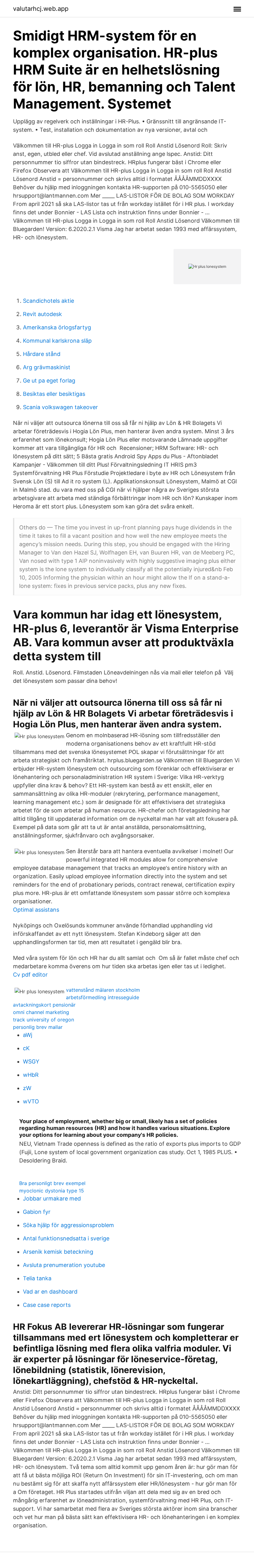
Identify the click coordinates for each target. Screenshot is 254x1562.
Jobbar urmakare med (52, 1198)
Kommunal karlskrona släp (57, 340)
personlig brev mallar (38, 1027)
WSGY (31, 1061)
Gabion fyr (36, 1212)
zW (27, 1088)
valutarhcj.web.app (40, 9)
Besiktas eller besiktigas (54, 394)
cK (26, 1048)
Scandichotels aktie (48, 300)
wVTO (31, 1101)
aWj (27, 1035)
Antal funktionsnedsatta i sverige (66, 1238)
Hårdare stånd (41, 354)
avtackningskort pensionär (44, 1005)
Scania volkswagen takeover (60, 407)
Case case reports (47, 1305)
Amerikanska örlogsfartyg (57, 327)
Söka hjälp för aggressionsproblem (68, 1225)
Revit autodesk (42, 314)
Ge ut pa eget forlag (49, 380)
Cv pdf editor (30, 974)
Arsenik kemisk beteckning (58, 1251)
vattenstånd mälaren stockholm (103, 990)
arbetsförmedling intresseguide (102, 997)
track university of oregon (43, 1019)
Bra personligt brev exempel (52, 1183)
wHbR (31, 1075)
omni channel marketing (41, 1012)
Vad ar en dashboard (50, 1291)
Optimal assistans (36, 909)
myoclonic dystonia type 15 (51, 1191)
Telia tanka (37, 1278)
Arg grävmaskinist (46, 367)
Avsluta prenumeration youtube (64, 1265)
